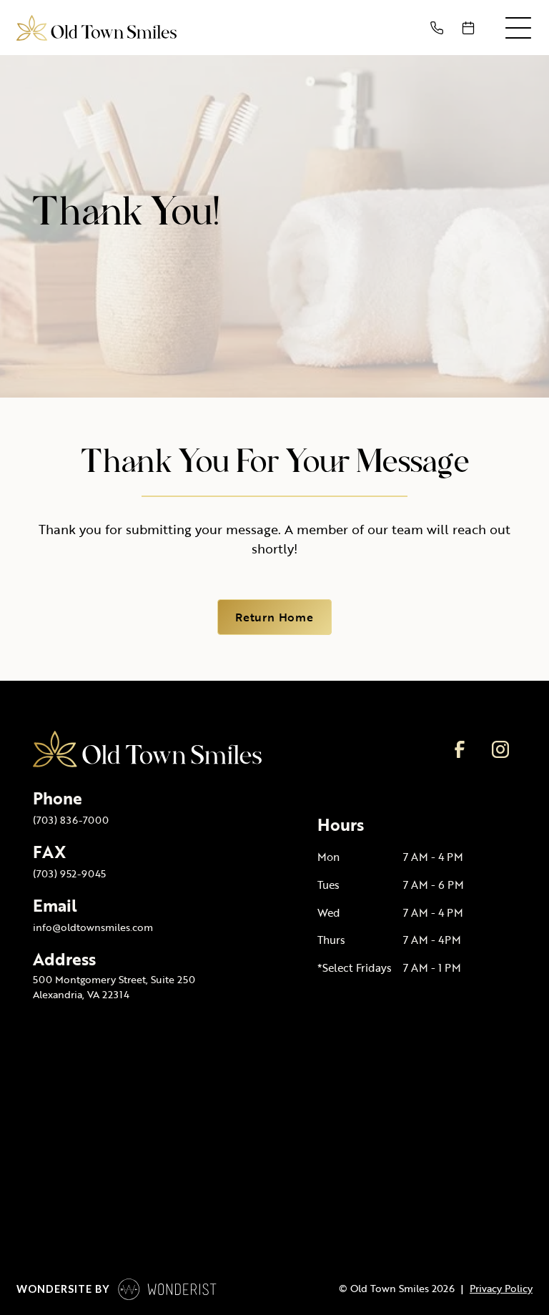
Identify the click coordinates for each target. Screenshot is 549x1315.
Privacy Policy (501, 1288)
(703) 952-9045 (69, 873)
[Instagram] (499, 749)
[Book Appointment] (471, 28)
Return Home (274, 617)
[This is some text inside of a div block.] (440, 28)
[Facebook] (459, 749)
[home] (96, 27)
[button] (518, 28)
